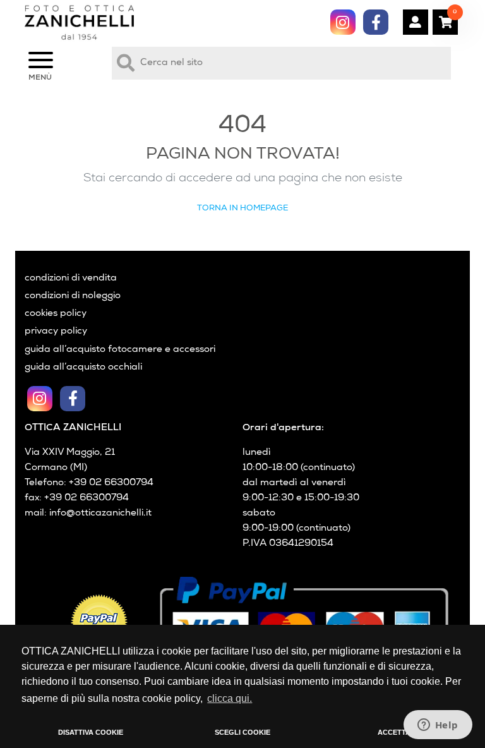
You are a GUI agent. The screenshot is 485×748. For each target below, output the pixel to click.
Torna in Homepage (242, 209)
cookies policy (56, 314)
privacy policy (56, 332)
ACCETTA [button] (394, 732)
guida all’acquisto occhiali (83, 368)
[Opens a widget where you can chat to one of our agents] (437, 726)
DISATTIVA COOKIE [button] (90, 732)
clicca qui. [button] (229, 698)
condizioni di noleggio (73, 296)
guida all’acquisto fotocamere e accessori (120, 350)
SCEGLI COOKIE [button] (242, 732)
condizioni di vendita (71, 279)
